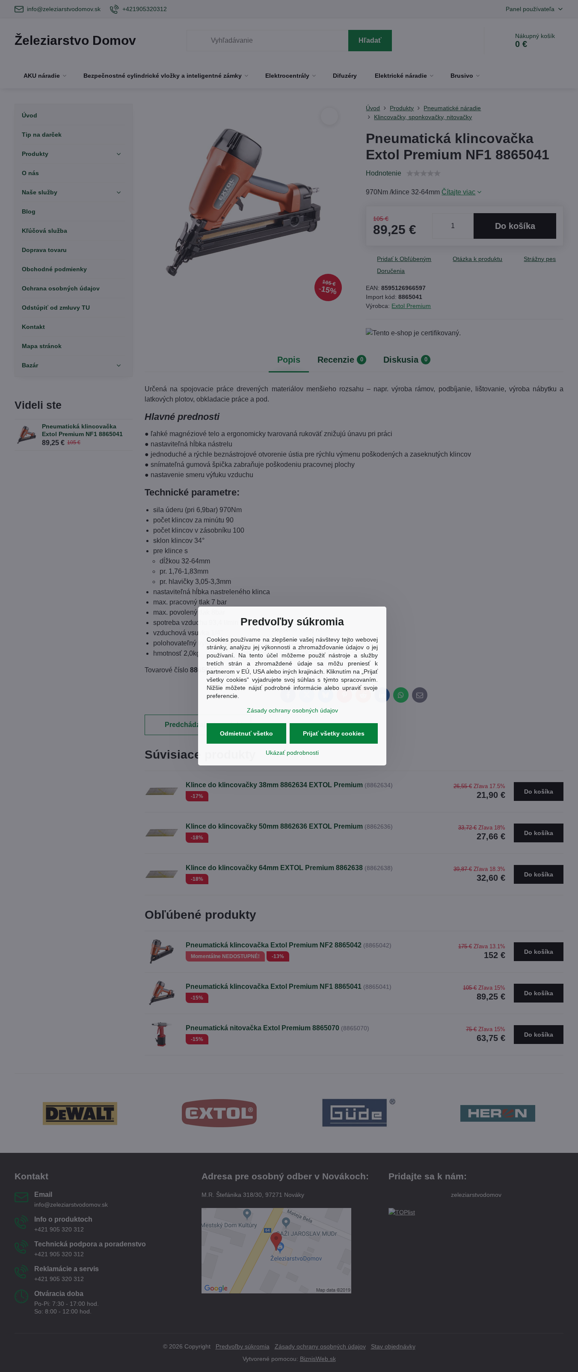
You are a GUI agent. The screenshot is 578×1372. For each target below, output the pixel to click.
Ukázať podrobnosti (292, 752)
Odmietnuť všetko (246, 733)
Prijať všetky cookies (334, 733)
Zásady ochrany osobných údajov (292, 710)
